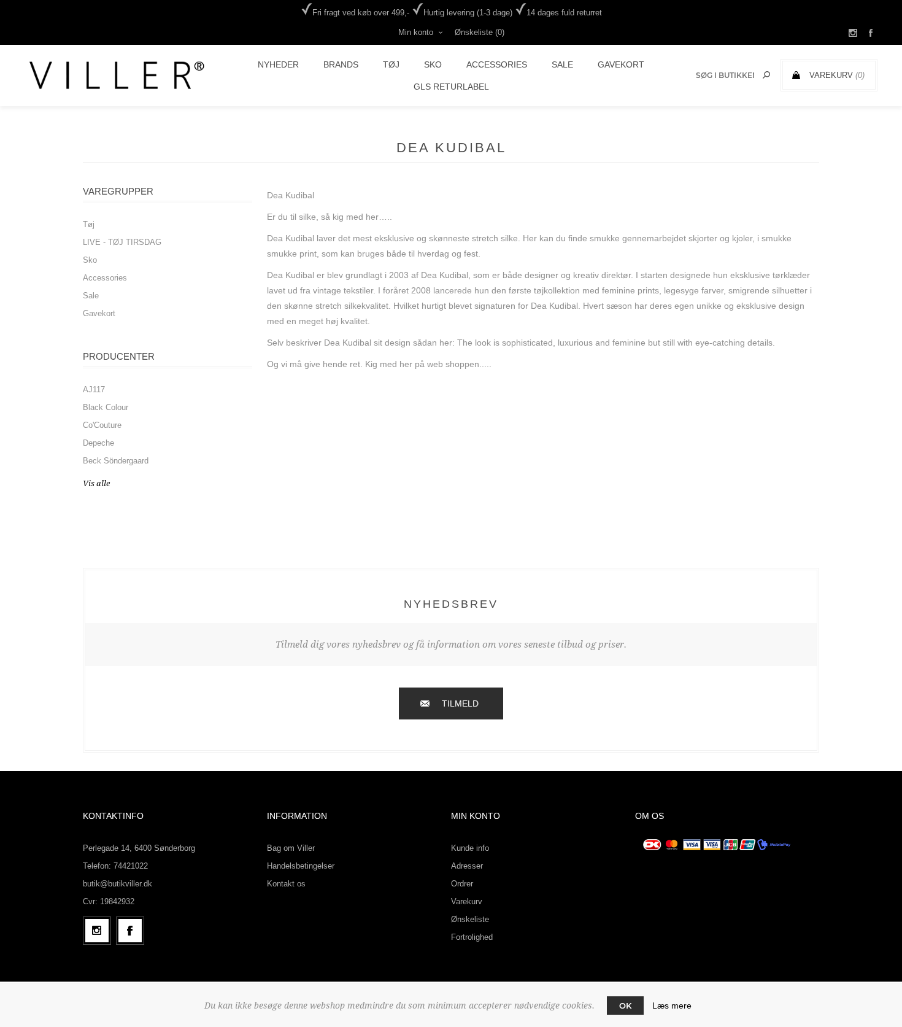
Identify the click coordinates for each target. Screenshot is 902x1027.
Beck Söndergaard (115, 460)
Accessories (105, 277)
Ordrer (462, 883)
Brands (340, 64)
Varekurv (466, 901)
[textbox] (725, 75)
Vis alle (96, 483)
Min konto (415, 32)
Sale (91, 295)
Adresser (467, 865)
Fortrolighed (472, 937)
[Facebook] (130, 930)
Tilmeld (460, 703)
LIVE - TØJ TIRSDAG (122, 242)
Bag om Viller (291, 848)
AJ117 (94, 389)
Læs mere (672, 1005)
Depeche (98, 443)
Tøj (88, 224)
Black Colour (105, 407)
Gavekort (99, 313)
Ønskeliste (470, 919)
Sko (90, 260)
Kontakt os (286, 883)
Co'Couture (102, 425)
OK (625, 1005)
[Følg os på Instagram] (97, 930)
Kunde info (470, 848)
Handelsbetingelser (300, 865)
